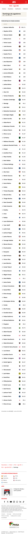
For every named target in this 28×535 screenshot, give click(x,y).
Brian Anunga (7, 293)
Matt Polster (7, 335)
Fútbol (10, 465)
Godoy (5, 187)
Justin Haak (7, 229)
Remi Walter (7, 160)
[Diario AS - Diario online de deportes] (14, 2)
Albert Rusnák (8, 331)
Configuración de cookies (16, 515)
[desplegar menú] (2, 2)
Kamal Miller (7, 290)
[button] (14, 527)
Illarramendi (7, 369)
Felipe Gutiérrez (8, 316)
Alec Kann (6, 172)
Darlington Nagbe (8, 115)
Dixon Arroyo (7, 404)
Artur (5, 214)
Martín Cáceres (8, 175)
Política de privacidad (17, 514)
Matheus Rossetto (9, 141)
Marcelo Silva (7, 195)
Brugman (6, 324)
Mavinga (6, 103)
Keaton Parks (7, 396)
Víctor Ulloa (7, 259)
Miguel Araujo (7, 274)
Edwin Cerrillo (8, 118)
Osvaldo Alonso (8, 312)
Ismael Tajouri (8, 267)
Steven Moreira (8, 244)
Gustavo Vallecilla (9, 27)
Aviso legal (9, 514)
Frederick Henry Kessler (11, 347)
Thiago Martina (8, 198)
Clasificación (18, 8)
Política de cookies (5, 515)
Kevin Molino (7, 183)
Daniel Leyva (7, 385)
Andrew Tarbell (8, 69)
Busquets (6, 252)
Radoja (5, 217)
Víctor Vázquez (8, 179)
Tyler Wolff (7, 225)
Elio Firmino (7, 309)
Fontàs (5, 305)
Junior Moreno (8, 236)
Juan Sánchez (7, 263)
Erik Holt (6, 366)
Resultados (10, 8)
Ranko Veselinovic (9, 339)
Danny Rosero (8, 271)
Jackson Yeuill (8, 392)
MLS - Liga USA (14, 6)
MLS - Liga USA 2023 (6, 467)
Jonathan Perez (8, 153)
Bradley (6, 210)
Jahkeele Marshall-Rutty (11, 145)
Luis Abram (7, 350)
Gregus (6, 149)
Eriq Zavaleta (7, 248)
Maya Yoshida (7, 156)
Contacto (3, 514)
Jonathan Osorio (8, 354)
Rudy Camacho (8, 206)
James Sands (7, 282)
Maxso (5, 297)
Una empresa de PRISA (14, 524)
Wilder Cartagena (9, 358)
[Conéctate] (26, 2)
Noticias (4, 8)
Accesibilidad (4, 517)
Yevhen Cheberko (9, 96)
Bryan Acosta (7, 328)
